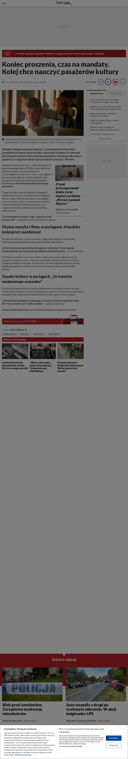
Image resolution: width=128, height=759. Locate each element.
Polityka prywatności (23, 755)
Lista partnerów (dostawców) (70, 746)
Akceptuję (114, 738)
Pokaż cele (113, 745)
